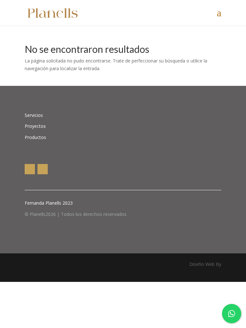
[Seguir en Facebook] (42, 169)
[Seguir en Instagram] (30, 169)
